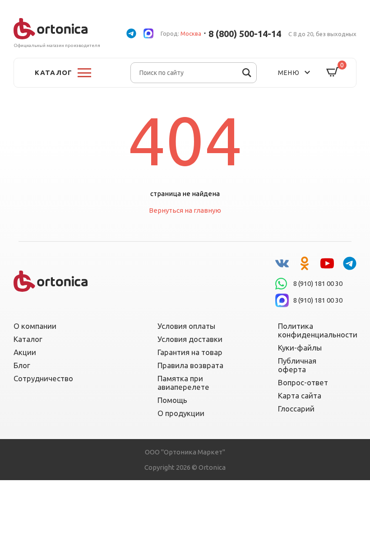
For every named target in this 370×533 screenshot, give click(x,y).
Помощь (172, 400)
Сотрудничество (43, 378)
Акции (25, 352)
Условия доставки (189, 339)
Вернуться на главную (185, 210)
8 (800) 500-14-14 (244, 33)
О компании (35, 326)
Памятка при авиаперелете (183, 382)
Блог (22, 365)
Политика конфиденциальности (312, 330)
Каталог (28, 339)
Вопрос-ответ (303, 382)
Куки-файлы (300, 347)
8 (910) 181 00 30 (317, 283)
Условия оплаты (186, 326)
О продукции (180, 413)
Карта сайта (299, 395)
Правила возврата (190, 365)
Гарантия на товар (189, 352)
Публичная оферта (297, 365)
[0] (332, 72)
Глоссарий (296, 408)
